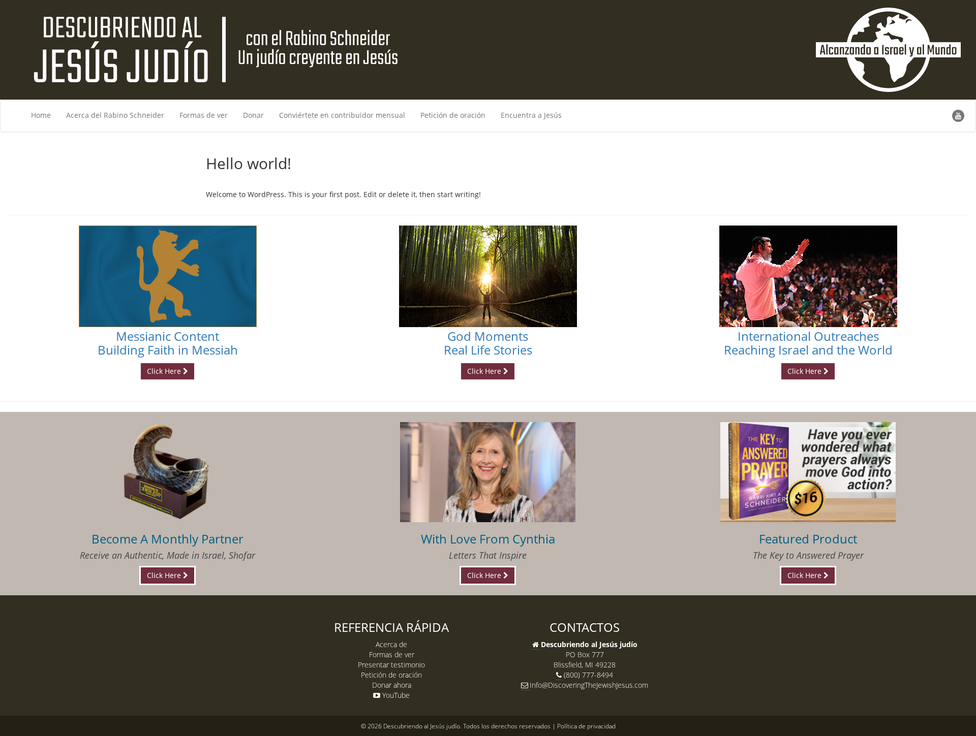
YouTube (395, 695)
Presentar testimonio (391, 664)
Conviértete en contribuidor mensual (342, 115)
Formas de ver (203, 115)
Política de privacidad (586, 726)
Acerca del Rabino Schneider (115, 115)
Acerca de (391, 644)
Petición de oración (452, 115)
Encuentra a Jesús (531, 115)
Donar (253, 115)
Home (41, 115)
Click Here (165, 371)
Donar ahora (391, 685)
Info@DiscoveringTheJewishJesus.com (589, 685)
